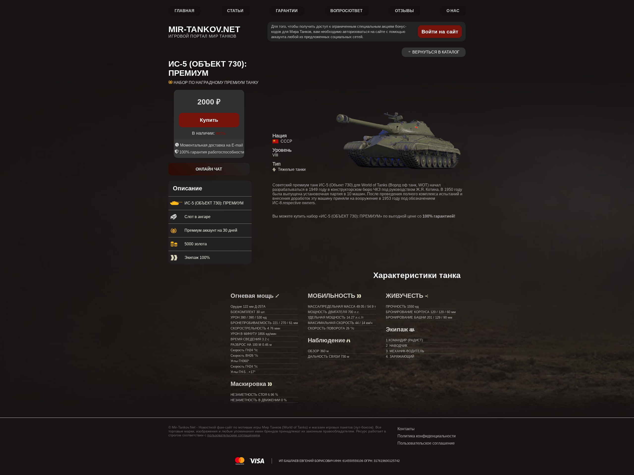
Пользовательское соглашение (426, 443)
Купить (209, 120)
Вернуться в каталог (435, 52)
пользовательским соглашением (233, 435)
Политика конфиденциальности (426, 436)
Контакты (406, 429)
